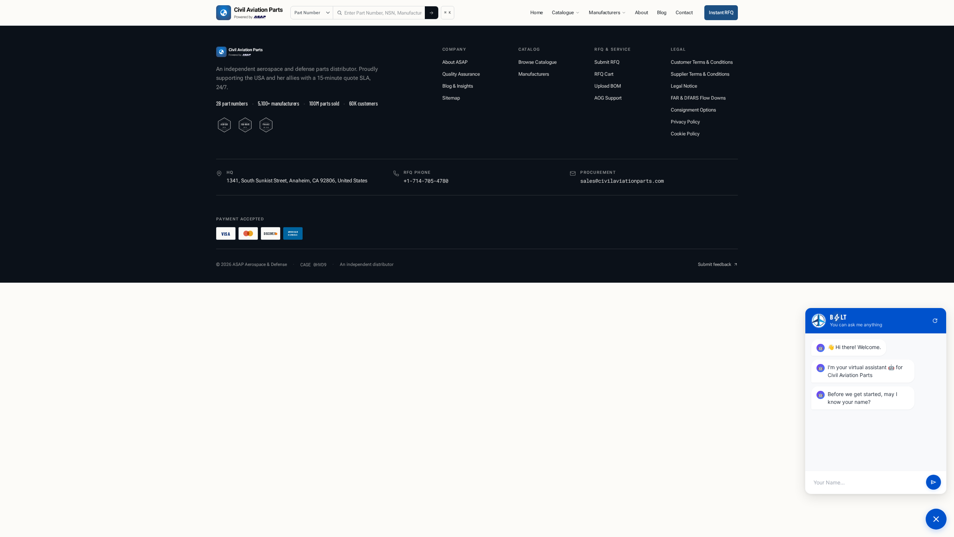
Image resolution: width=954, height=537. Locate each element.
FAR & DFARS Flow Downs (698, 98)
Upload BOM (607, 86)
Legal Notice (684, 86)
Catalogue (563, 12)
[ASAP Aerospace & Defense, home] (249, 12)
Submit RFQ (606, 62)
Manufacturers (604, 12)
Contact (684, 12)
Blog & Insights (457, 86)
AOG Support (608, 98)
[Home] (239, 52)
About (641, 12)
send (933, 482)
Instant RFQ (721, 12)
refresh (935, 320)
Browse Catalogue (537, 62)
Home (536, 12)
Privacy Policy (685, 122)
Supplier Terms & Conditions (700, 74)
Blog (662, 12)
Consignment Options (693, 110)
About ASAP (455, 62)
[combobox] (379, 12)
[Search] (431, 12)
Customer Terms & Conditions (702, 62)
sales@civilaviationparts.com (622, 180)
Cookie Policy (685, 133)
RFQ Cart (603, 74)
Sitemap (451, 98)
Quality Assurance (461, 74)
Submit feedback (714, 264)
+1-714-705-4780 (426, 180)
